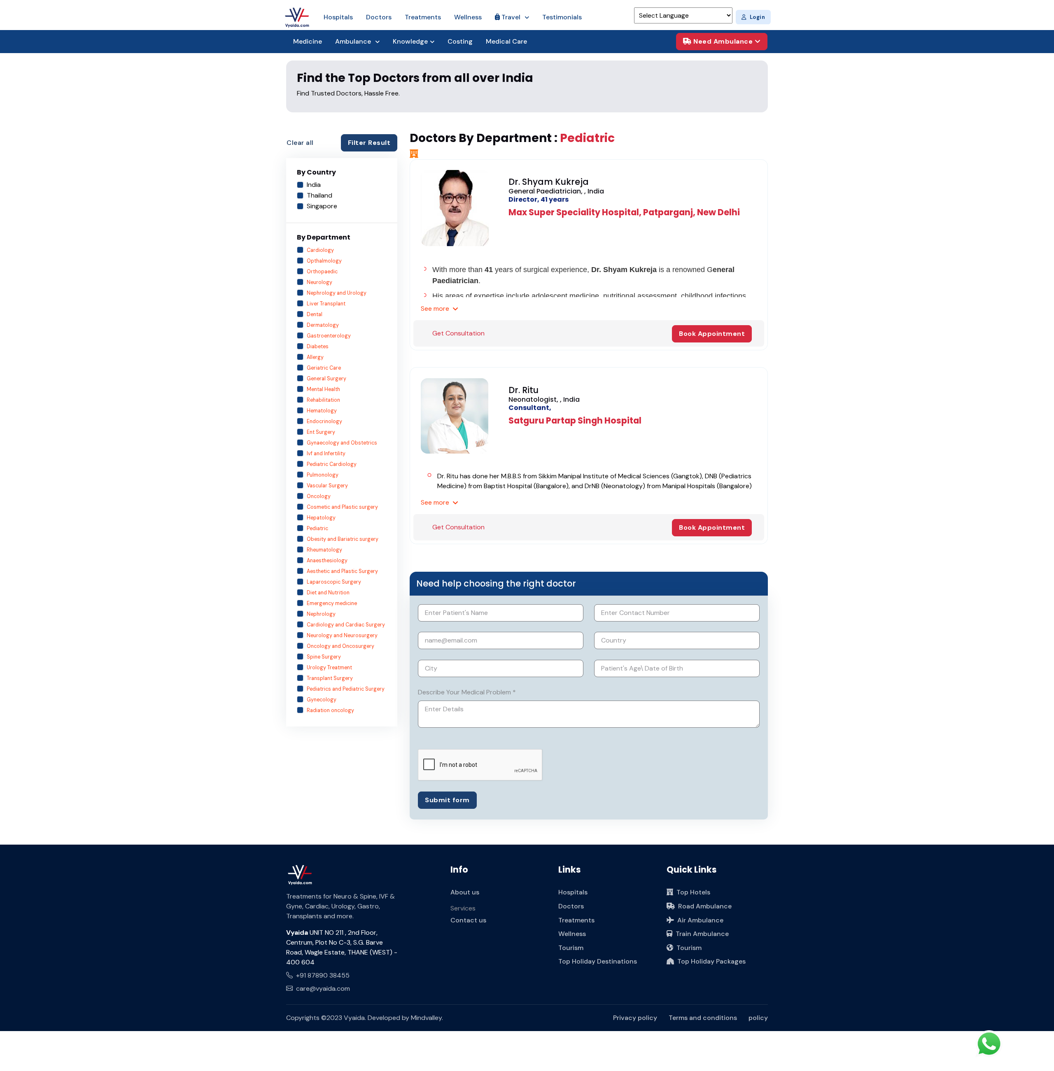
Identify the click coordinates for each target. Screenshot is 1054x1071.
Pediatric (317, 528)
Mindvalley (426, 1017)
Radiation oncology (330, 710)
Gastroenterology (329, 336)
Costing (460, 41)
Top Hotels (693, 892)
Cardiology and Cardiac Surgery (346, 625)
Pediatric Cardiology (332, 464)
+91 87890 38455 (323, 975)
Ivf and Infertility (326, 453)
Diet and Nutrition (328, 592)
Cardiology (320, 250)
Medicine (307, 41)
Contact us (468, 920)
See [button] (435, 308)
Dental (314, 314)
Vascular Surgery (327, 485)
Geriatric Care (324, 368)
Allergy (315, 357)
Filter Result (369, 142)
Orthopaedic (322, 271)
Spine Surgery (324, 657)
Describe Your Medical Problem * (467, 692)
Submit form (447, 800)
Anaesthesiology (327, 560)
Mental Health (323, 389)
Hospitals (338, 17)
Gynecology (321, 699)
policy (758, 1017)
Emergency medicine (332, 603)
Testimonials (562, 17)
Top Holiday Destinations (597, 961)
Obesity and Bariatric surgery (342, 539)
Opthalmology (324, 261)
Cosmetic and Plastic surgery (342, 507)
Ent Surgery (321, 432)
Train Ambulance (702, 933)
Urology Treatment (329, 667)
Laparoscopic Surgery (334, 582)
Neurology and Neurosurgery (342, 635)
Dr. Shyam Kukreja (548, 182)
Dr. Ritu (523, 390)
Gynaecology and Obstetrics (342, 443)
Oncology (319, 496)
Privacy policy (635, 1017)
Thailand (319, 195)
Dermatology (323, 325)
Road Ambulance (705, 906)
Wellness (468, 17)
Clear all (300, 142)
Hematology (322, 410)
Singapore (322, 206)
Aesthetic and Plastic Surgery (342, 571)
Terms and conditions (703, 1017)
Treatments (423, 17)
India (314, 184)
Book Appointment (712, 333)
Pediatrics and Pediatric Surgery (346, 689)
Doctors (379, 17)
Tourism (570, 947)
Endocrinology (324, 421)
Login (757, 17)
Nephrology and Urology (336, 293)
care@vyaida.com (323, 988)
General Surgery (326, 378)
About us (464, 892)
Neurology (319, 282)
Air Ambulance (700, 920)
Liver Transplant (326, 303)
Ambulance (354, 41)
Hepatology (321, 518)
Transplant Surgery (330, 678)
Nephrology (321, 614)
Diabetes (318, 346)
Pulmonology (322, 475)
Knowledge (410, 41)
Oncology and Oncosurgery (340, 646)
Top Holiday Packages (711, 961)
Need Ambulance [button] (723, 41)
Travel (511, 17)
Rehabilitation (323, 400)
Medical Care (506, 41)
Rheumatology (324, 550)
